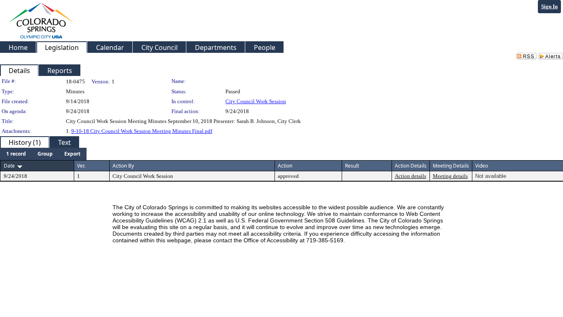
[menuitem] (16, 154)
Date (9, 165)
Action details (410, 176)
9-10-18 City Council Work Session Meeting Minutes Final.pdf (141, 131)
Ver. (81, 165)
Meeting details (450, 176)
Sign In (549, 6)
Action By (123, 165)
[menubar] (43, 154)
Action (285, 165)
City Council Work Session (255, 101)
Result (352, 165)
